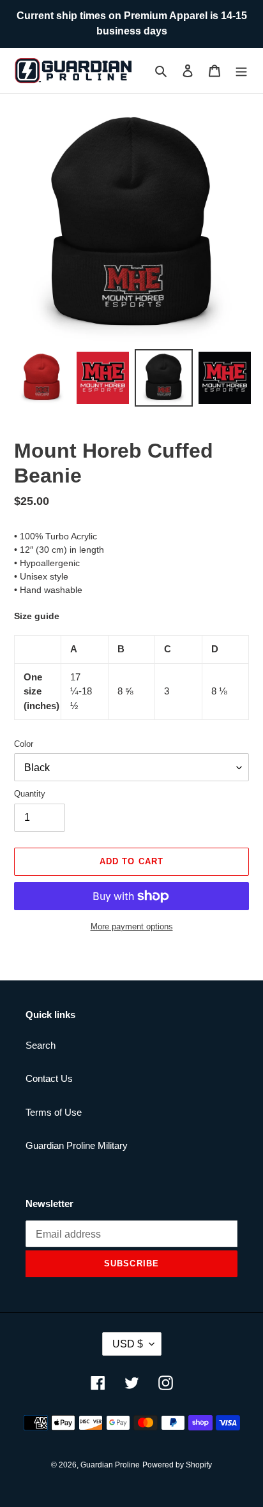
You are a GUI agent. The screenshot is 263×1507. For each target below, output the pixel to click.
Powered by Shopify (177, 1464)
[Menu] (241, 70)
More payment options (132, 926)
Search (41, 1045)
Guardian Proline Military (77, 1145)
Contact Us (49, 1078)
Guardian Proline (110, 1464)
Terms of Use (54, 1112)
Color (23, 744)
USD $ (127, 1343)
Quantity (29, 793)
